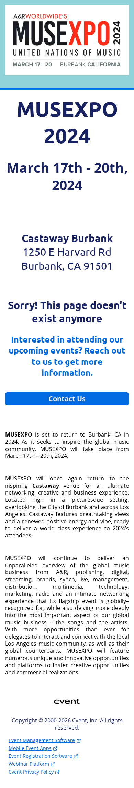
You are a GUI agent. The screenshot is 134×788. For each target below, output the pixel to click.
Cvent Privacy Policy (31, 771)
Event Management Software (42, 740)
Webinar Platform (29, 764)
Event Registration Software (40, 756)
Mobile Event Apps (30, 748)
